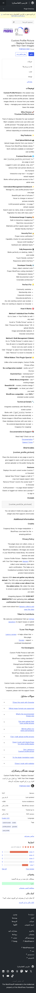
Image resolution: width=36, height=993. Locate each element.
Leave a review (11, 634)
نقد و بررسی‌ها (27, 66)
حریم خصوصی (29, 925)
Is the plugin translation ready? (23, 757)
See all (4, 869)
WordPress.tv (28, 941)
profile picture (7, 826)
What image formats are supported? (21, 708)
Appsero (25, 561)
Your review (30, 869)
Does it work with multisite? (24, 763)
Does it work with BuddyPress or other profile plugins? (23, 743)
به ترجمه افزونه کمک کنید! (13, 14)
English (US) (6, 818)
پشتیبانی (29, 82)
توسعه (30, 76)
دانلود (31, 54)
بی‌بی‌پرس (30, 954)
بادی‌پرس (30, 958)
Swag (14, 941)
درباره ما (31, 914)
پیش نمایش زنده (21, 54)
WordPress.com (27, 948)
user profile (6, 830)
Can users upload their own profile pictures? (26, 722)
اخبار (32, 918)
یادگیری (31, 931)
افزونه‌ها (14, 921)
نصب (30, 72)
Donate (21, 640)
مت (32, 951)
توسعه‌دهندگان (29, 938)
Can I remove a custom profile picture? (26, 750)
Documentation (27, 439)
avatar (14, 822)
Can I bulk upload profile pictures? (22, 737)
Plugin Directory (29, 9)
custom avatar (7, 822)
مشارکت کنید (12, 931)
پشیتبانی (31, 934)
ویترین (15, 914)
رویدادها (14, 934)
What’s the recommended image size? (25, 715)
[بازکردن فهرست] (3, 3)
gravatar (14, 826)
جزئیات (29, 61)
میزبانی (31, 921)
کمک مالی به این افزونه (26, 902)
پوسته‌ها (14, 918)
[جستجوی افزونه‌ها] (14, 22)
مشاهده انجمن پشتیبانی (26, 888)
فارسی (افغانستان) (23, 967)
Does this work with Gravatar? (23, 702)
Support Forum (27, 442)
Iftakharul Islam (24, 49)
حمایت (14, 938)
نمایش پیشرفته (29, 836)
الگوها (15, 925)
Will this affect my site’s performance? (27, 730)
